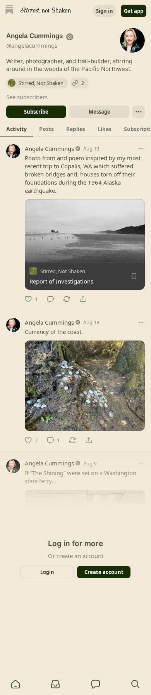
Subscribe (36, 111)
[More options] (141, 148)
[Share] (82, 299)
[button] (15, 684)
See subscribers (27, 97)
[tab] (16, 129)
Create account (104, 572)
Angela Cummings (49, 148)
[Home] (9, 10)
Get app (133, 10)
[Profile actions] (138, 111)
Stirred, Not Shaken (62, 271)
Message (99, 111)
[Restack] (66, 299)
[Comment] (50, 299)
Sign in (104, 10)
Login (47, 572)
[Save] (134, 276)
